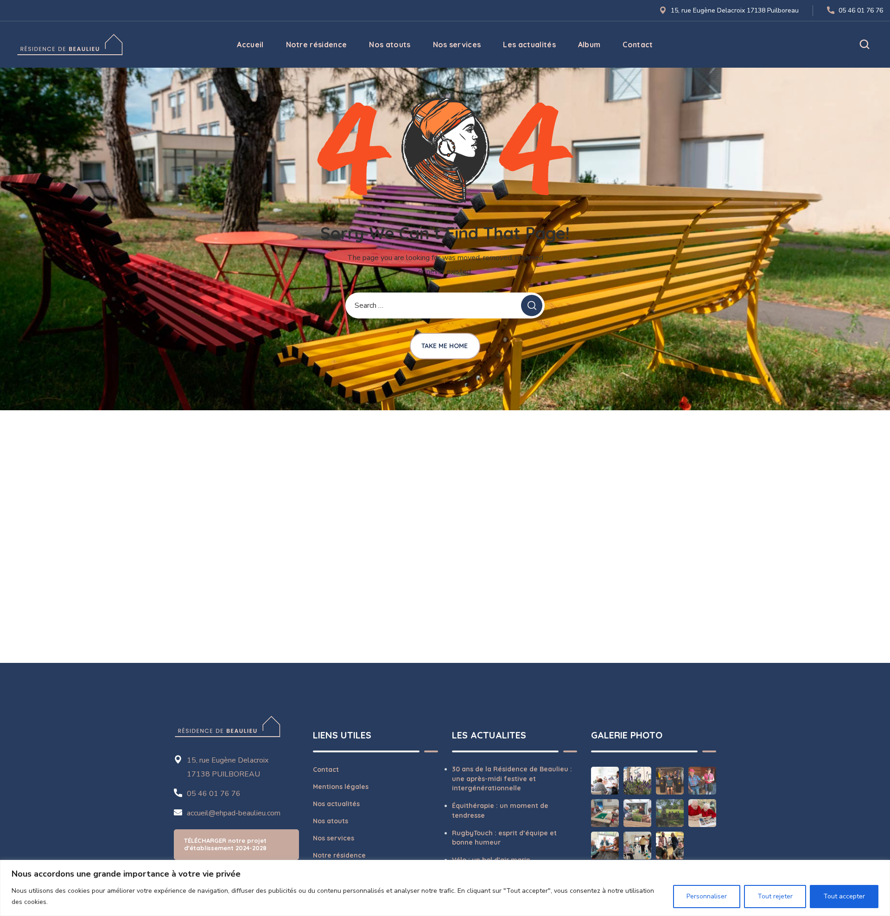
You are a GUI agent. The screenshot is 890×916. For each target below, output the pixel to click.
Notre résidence (339, 855)
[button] (864, 44)
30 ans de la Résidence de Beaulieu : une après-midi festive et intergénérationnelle (512, 778)
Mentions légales (341, 786)
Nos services (333, 838)
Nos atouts (330, 821)
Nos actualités (336, 804)
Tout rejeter (775, 896)
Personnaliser (707, 896)
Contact (326, 769)
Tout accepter (844, 896)
